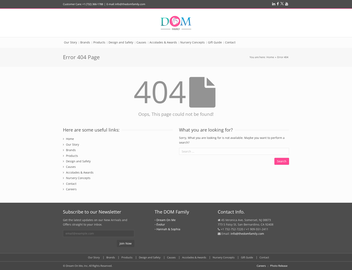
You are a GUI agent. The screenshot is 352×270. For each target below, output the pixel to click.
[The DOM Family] (176, 23)
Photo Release (278, 266)
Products (72, 156)
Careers (71, 189)
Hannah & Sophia (168, 229)
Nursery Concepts (78, 178)
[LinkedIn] (273, 4)
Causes (71, 167)
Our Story (72, 144)
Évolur (160, 224)
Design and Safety (78, 161)
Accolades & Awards (80, 172)
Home (270, 57)
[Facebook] (278, 4)
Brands (71, 150)
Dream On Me (166, 220)
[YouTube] (286, 4)
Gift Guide (247, 257)
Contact (71, 184)
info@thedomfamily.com (247, 234)
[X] (282, 4)
